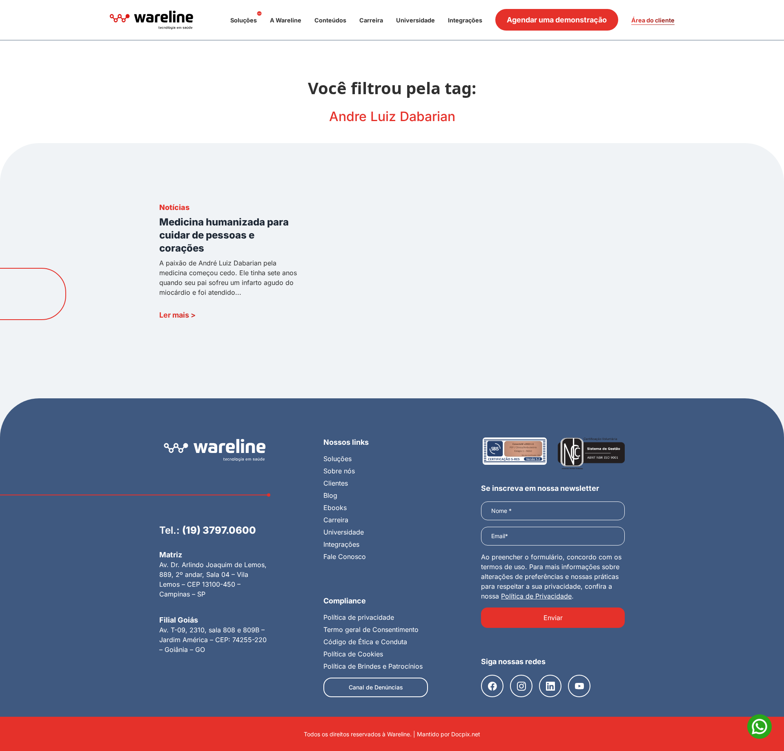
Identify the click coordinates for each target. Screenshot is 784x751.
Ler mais (177, 315)
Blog (330, 495)
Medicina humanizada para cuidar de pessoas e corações (224, 235)
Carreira (371, 20)
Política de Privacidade (536, 596)
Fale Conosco (344, 556)
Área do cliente (653, 20)
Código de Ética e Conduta (365, 642)
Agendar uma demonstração (557, 19)
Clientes (335, 483)
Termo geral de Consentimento (371, 629)
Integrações (465, 20)
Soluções (243, 20)
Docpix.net (465, 734)
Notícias (174, 207)
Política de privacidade (358, 617)
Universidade (415, 20)
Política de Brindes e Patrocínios (373, 666)
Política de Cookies (353, 654)
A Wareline (285, 20)
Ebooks (335, 508)
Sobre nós (339, 471)
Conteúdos (330, 20)
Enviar (553, 618)
